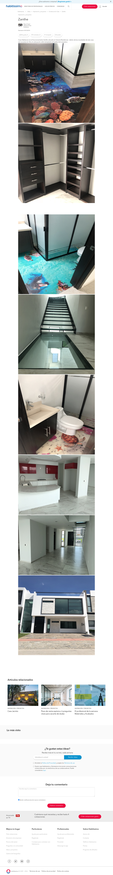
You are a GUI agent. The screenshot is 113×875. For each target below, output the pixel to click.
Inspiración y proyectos (39, 11)
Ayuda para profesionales (65, 834)
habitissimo (21, 11)
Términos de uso (69, 763)
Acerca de (86, 834)
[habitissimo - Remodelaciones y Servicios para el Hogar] (14, 6)
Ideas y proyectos (11, 850)
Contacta (86, 838)
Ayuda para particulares (39, 834)
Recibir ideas (73, 757)
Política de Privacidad (49, 763)
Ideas (28, 11)
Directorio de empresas (13, 838)
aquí (44, 770)
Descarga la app (62, 846)
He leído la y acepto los (55, 763)
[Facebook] (9, 861)
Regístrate (35, 838)
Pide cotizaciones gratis (89, 816)
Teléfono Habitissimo (89, 842)
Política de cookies (63, 871)
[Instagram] (28, 861)
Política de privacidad (48, 871)
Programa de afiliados (90, 850)
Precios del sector (11, 842)
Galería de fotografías (13, 853)
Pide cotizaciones (89, 6)
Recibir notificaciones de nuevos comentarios (32, 800)
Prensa (85, 846)
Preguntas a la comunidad (14, 846)
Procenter (60, 842)
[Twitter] (15, 861)
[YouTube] (21, 861)
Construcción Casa (54, 11)
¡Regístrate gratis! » (64, 1)
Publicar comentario (56, 805)
